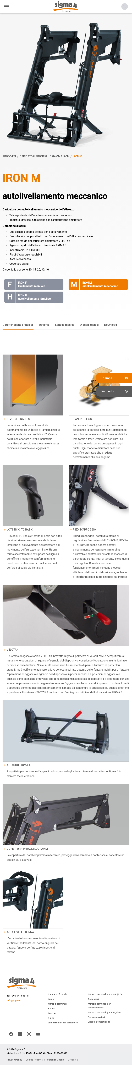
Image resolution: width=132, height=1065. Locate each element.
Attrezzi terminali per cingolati (104, 1012)
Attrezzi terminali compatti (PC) (105, 994)
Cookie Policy (33, 1059)
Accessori (93, 999)
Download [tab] (110, 324)
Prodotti (9, 156)
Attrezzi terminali (57, 1003)
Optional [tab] (44, 324)
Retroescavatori (96, 1017)
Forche (52, 1013)
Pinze (51, 1018)
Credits (72, 1059)
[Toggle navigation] (7, 6)
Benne (51, 1008)
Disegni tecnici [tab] (89, 324)
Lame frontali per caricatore (63, 1022)
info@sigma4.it (15, 1000)
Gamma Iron (60, 156)
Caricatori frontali (34, 156)
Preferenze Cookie (54, 1059)
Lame (51, 999)
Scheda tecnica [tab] (64, 324)
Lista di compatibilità (99, 1021)
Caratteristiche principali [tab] (18, 324)
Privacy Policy (14, 1059)
